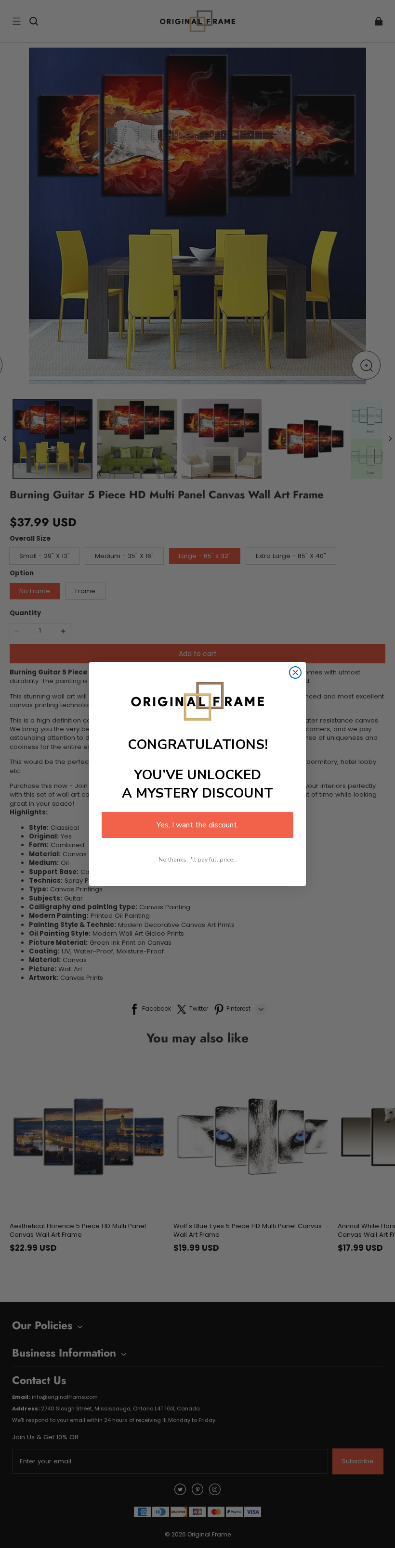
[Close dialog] (295, 672)
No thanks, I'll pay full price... (197, 859)
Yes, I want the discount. (197, 825)
